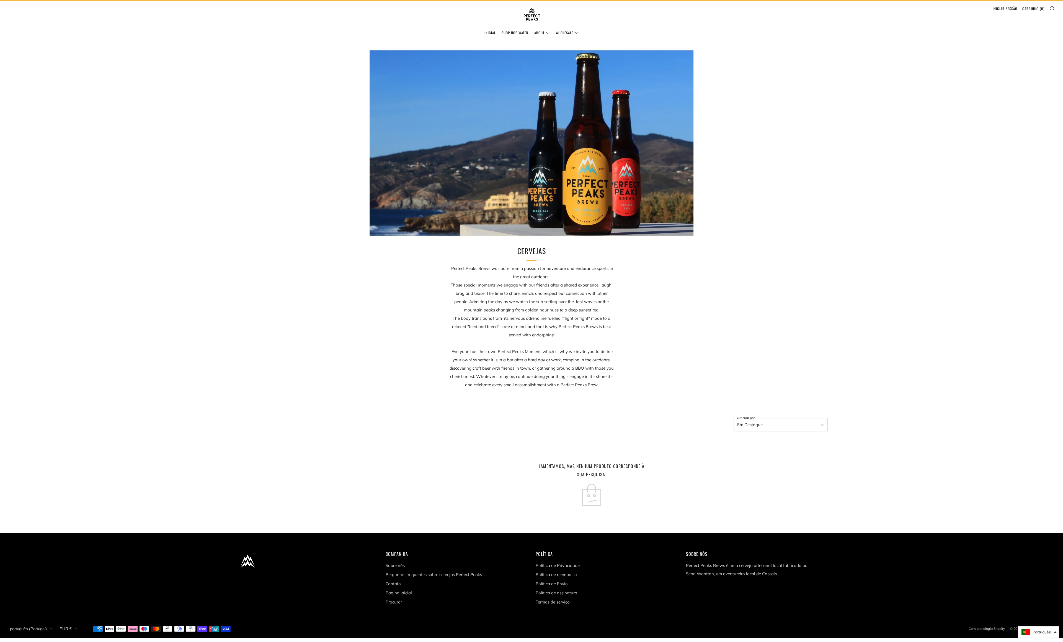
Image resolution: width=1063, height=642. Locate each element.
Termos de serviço (553, 602)
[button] (1038, 632)
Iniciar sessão (1005, 8)
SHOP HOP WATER (515, 32)
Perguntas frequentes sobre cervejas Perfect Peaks (434, 574)
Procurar (394, 602)
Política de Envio (552, 583)
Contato (393, 583)
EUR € (66, 628)
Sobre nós (395, 565)
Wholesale (564, 32)
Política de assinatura (556, 592)
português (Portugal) (28, 628)
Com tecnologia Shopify (987, 628)
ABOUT (539, 32)
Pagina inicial (399, 592)
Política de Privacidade (558, 565)
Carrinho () (1033, 8)
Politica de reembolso (556, 574)
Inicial (490, 32)
